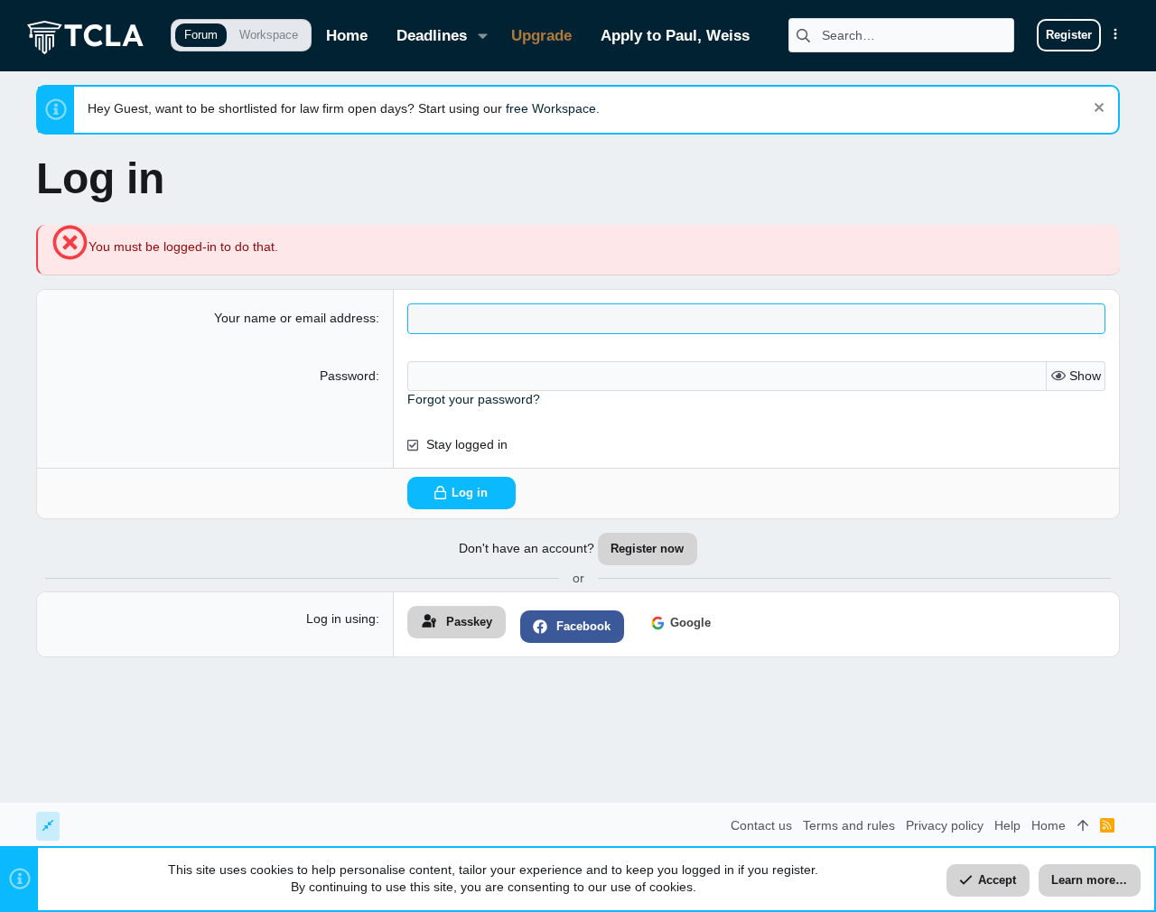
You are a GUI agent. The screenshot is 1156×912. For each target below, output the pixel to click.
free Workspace (551, 108)
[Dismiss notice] (1097, 109)
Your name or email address (295, 318)
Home (1048, 825)
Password (348, 375)
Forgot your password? (473, 399)
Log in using (341, 618)
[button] (483, 36)
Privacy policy (945, 825)
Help (1007, 825)
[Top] (1083, 826)
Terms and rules (849, 825)
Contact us (761, 825)
